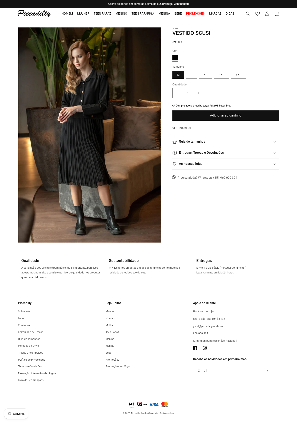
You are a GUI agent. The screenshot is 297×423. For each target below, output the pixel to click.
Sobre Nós (24, 311)
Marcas (215, 13)
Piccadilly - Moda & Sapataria (144, 413)
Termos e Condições (30, 366)
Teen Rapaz (102, 13)
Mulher (83, 13)
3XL (238, 75)
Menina (164, 13)
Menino (121, 13)
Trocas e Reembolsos (30, 352)
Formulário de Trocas (30, 332)
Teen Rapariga (143, 13)
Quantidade (179, 84)
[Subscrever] (266, 371)
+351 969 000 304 (225, 177)
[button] (248, 13)
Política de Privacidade (31, 359)
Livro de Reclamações (30, 380)
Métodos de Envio (28, 345)
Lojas (21, 318)
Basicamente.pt (167, 413)
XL (206, 75)
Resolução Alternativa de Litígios (37, 373)
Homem (67, 13)
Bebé (178, 13)
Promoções (112, 359)
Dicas (230, 13)
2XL (222, 75)
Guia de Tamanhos (29, 339)
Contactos (24, 325)
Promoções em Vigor (118, 366)
